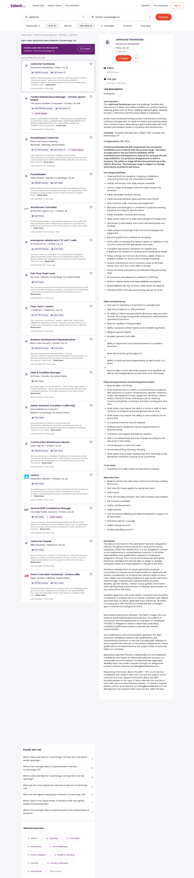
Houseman (36, 846)
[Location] (119, 17)
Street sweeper (38, 854)
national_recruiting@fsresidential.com (140, 666)
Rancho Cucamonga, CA (45, 35)
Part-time (63, 35)
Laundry (34, 863)
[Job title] (52, 17)
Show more (51, 84)
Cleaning (53, 838)
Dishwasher (36, 871)
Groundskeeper (60, 846)
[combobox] (54, 17)
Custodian (74, 838)
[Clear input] (83, 17)
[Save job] (91, 64)
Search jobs (26, 35)
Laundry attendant (59, 863)
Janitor (34, 838)
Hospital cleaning (65, 854)
